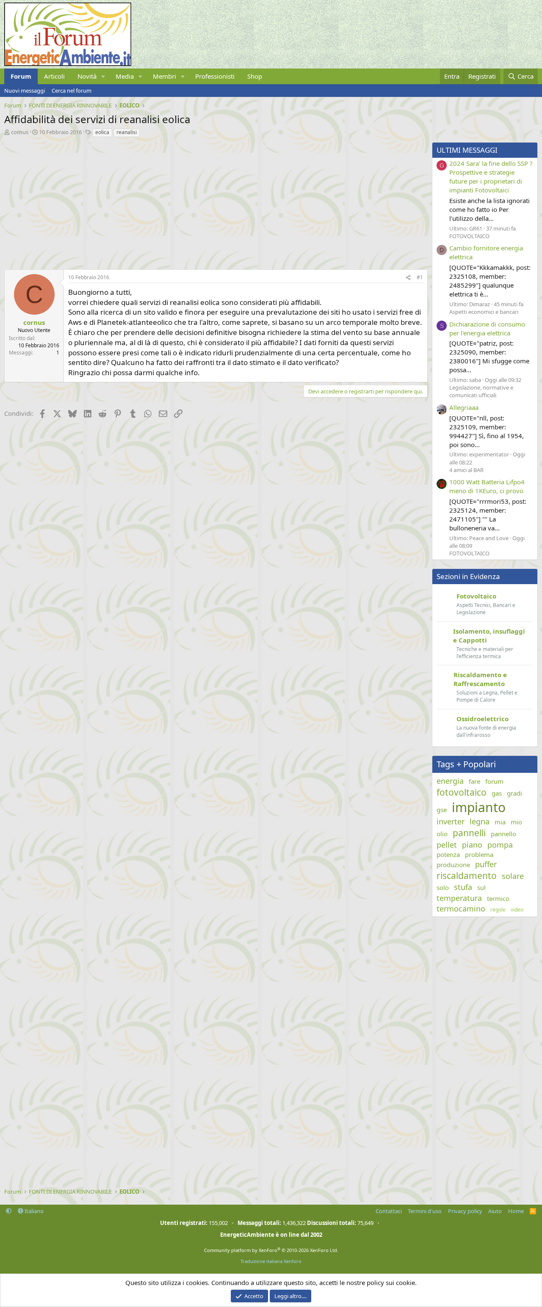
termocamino (461, 908)
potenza (448, 854)
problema (479, 854)
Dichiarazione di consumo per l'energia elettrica (487, 328)
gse (442, 809)
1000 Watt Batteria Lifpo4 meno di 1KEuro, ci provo (487, 486)
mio (516, 822)
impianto (479, 807)
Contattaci (389, 1211)
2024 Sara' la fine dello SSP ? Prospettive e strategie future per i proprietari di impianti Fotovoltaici (491, 176)
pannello (503, 833)
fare (474, 781)
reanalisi (126, 132)
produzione (453, 864)
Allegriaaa (463, 407)
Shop (254, 76)
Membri (164, 76)
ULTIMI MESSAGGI (467, 150)
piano (472, 845)
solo (443, 887)
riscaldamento (467, 875)
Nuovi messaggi (24, 90)
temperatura (459, 898)
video (517, 909)
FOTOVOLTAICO (469, 236)
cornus (19, 132)
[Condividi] (408, 278)
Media (125, 76)
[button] (103, 76)
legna (479, 821)
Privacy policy (465, 1211)
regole (498, 909)
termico (498, 898)
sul (481, 887)
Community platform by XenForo (271, 1250)
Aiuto (495, 1211)
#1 (420, 277)
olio (442, 833)
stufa (463, 887)
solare (513, 876)
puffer (486, 864)
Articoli (54, 76)
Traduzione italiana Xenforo (271, 1261)
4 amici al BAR (466, 470)
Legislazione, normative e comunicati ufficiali (481, 391)
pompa (500, 845)
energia (450, 781)
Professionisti (215, 76)
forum (494, 781)
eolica (102, 132)
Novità (87, 76)
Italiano (33, 1211)
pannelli (469, 833)
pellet (447, 845)
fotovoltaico (462, 792)
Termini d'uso (425, 1211)
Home (516, 1211)
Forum (21, 76)
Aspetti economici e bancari (483, 312)
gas (497, 793)
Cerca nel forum (71, 90)
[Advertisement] (213, 201)
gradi (514, 793)
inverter (451, 821)
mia (500, 822)
